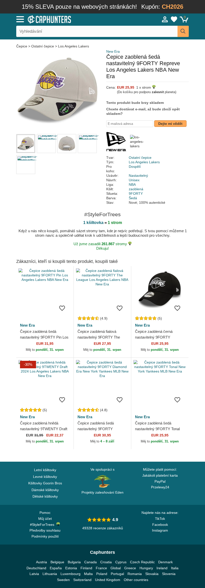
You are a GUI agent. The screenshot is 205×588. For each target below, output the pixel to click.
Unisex (134, 180)
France (101, 568)
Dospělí (135, 167)
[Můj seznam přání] (174, 19)
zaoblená (136, 189)
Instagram (160, 530)
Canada (90, 562)
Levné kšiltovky (45, 477)
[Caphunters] (65, 18)
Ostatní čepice (42, 46)
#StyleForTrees (43, 525)
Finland (86, 568)
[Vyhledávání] (183, 31)
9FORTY (136, 194)
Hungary (146, 568)
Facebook (160, 525)
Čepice (22, 46)
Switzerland (82, 580)
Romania (135, 574)
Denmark (165, 562)
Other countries (136, 580)
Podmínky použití (45, 536)
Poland (101, 574)
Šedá (133, 198)
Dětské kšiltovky (45, 496)
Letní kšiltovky (45, 470)
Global (115, 568)
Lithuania (49, 574)
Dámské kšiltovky (45, 490)
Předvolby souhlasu (45, 530)
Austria (41, 562)
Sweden (63, 580)
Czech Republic (142, 562)
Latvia (34, 574)
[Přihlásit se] (165, 19)
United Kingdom (107, 580)
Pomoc (45, 513)
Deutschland (36, 568)
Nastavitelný (138, 176)
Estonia (71, 568)
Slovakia (151, 574)
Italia (174, 568)
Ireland (162, 568)
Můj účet (45, 519)
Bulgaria (74, 562)
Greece (130, 568)
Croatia (106, 562)
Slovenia (169, 574)
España (56, 568)
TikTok (160, 519)
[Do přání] (62, 307)
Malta (88, 574)
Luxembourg (70, 574)
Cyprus (120, 562)
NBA (132, 185)
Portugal (117, 574)
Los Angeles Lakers (73, 46)
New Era (113, 51)
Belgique (57, 562)
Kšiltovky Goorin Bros (45, 483)
